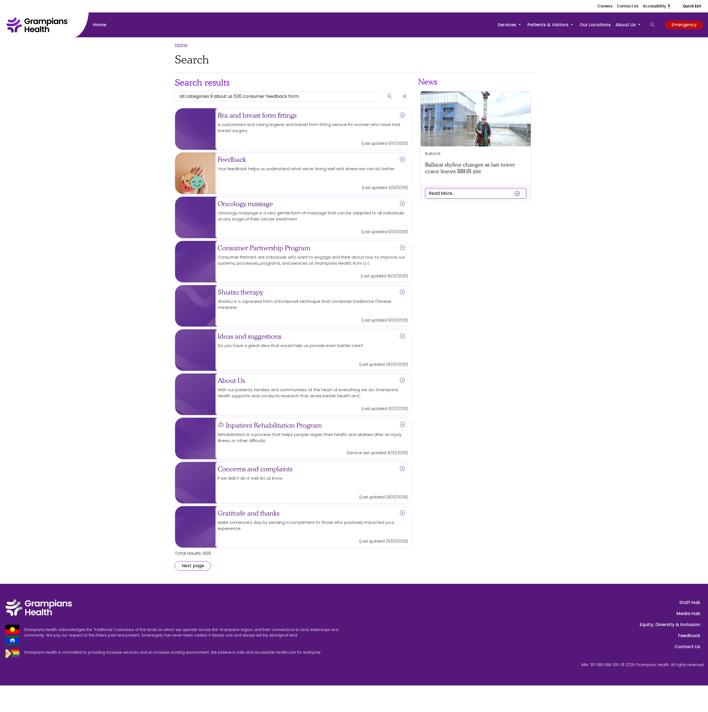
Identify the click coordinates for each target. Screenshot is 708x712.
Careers (604, 6)
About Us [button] (626, 25)
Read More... (474, 193)
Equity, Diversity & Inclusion (670, 624)
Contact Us (627, 6)
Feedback (689, 635)
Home (99, 25)
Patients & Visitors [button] (548, 25)
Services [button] (507, 25)
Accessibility (657, 6)
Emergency (684, 25)
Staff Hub (689, 602)
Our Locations (595, 25)
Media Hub (688, 613)
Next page (193, 566)
